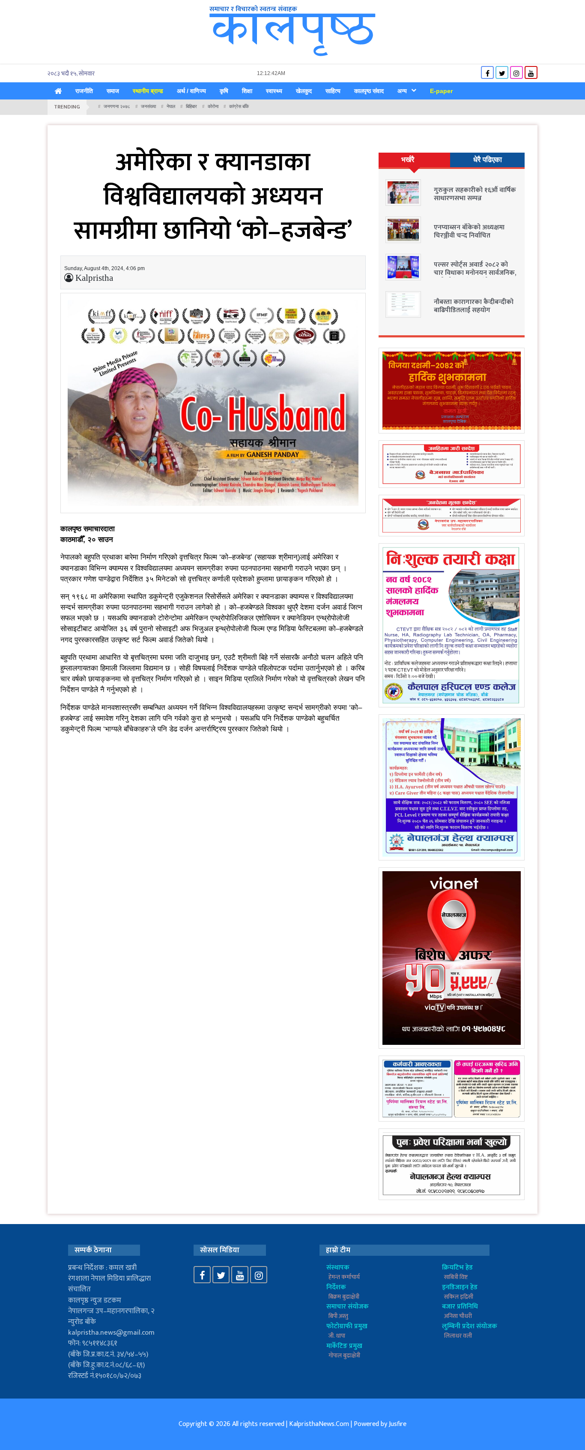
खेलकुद (304, 90)
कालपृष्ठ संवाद (369, 90)
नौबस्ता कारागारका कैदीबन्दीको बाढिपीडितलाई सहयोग (473, 306)
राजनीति (84, 90)
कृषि (224, 90)
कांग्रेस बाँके (239, 106)
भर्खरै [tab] (407, 160)
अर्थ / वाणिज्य (191, 90)
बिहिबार (191, 106)
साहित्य (332, 90)
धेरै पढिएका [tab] (487, 160)
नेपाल (171, 106)
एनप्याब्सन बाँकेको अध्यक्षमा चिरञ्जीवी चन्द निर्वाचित (469, 231)
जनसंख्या (148, 106)
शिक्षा (247, 90)
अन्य (402, 90)
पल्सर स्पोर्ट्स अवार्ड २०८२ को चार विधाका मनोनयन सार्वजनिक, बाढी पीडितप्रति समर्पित (475, 273)
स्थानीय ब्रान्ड (148, 90)
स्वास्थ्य (274, 90)
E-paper (441, 90)
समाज (113, 90)
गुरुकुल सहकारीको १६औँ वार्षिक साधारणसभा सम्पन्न (475, 194)
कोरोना (213, 106)
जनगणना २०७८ (117, 106)
